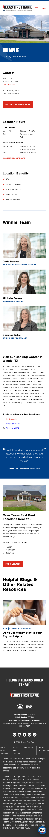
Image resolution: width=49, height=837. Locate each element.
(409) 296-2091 (13, 93)
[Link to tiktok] (34, 735)
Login (43, 8)
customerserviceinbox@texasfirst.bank (24, 721)
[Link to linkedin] (19, 735)
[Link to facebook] (24, 735)
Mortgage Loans (12, 424)
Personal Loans (12, 428)
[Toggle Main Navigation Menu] (36, 8)
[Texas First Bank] (24, 695)
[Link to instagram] (29, 735)
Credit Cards (10, 419)
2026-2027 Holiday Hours (14, 158)
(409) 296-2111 (15, 90)
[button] (42, 830)
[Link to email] (14, 735)
